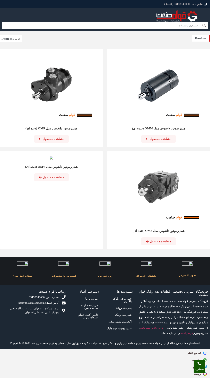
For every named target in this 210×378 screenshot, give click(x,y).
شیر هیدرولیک (123, 314)
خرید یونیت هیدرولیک (119, 328)
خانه (17, 38)
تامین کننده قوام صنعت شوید (88, 316)
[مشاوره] (199, 363)
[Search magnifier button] (204, 25)
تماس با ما (91, 298)
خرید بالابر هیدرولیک (152, 327)
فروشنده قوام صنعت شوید (89, 307)
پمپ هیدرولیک (123, 308)
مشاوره (199, 368)
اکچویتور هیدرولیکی (120, 321)
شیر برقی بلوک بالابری (122, 300)
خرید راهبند (186, 333)
